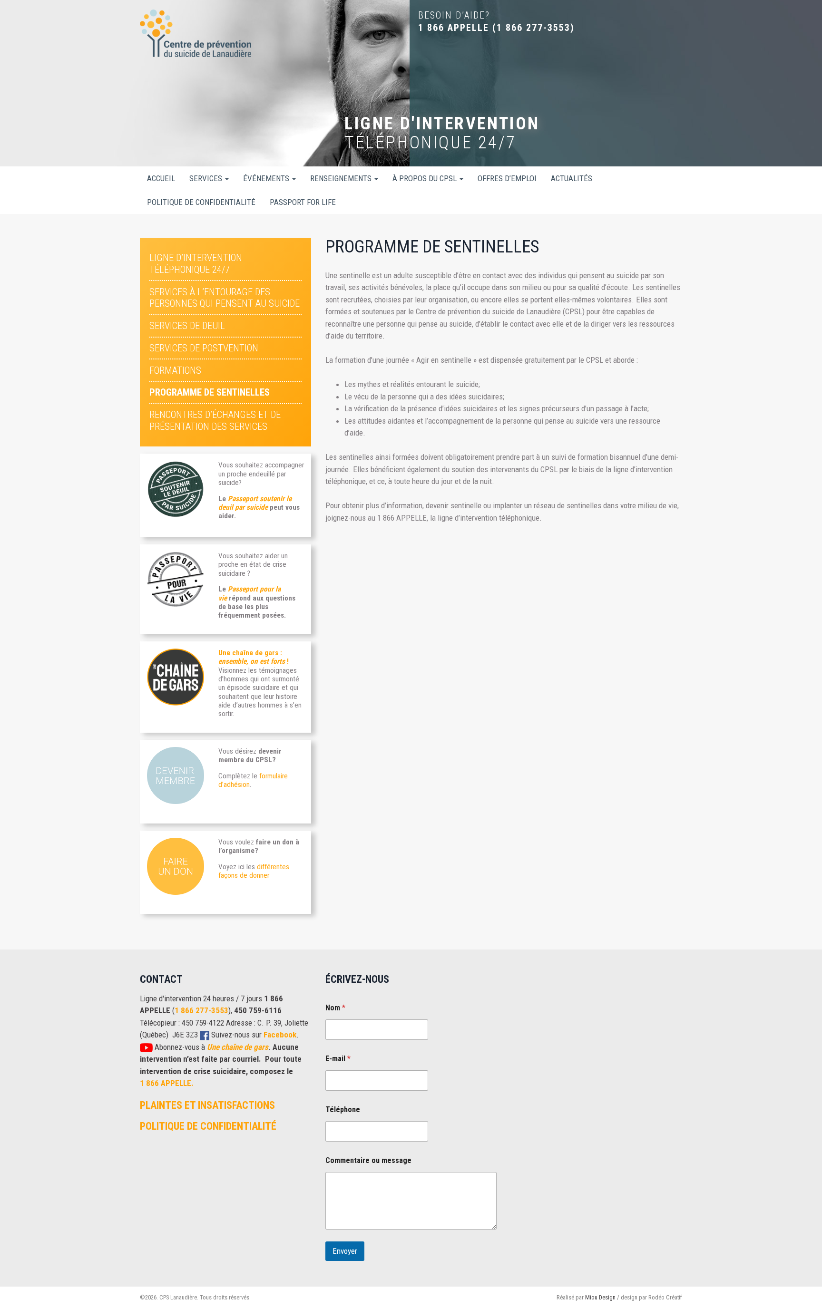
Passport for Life (303, 202)
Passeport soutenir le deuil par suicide (255, 503)
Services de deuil (187, 325)
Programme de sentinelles (209, 392)
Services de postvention (203, 348)
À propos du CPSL (425, 178)
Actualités (571, 178)
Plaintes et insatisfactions (207, 1105)
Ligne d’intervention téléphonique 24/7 (195, 263)
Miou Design (600, 1297)
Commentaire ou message (368, 1160)
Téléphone (342, 1109)
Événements (267, 178)
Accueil (161, 178)
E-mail (338, 1058)
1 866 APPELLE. (167, 1083)
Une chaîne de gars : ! (253, 657)
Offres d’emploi (507, 178)
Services (206, 178)
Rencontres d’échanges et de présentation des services (215, 420)
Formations (175, 370)
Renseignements (341, 178)
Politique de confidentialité (201, 202)
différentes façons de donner (253, 871)
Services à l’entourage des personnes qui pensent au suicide (224, 297)
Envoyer (345, 1251)
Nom (335, 1007)
